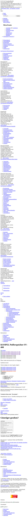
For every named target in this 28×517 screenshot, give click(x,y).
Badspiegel (5, 238)
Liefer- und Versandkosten (9, 339)
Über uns (5, 468)
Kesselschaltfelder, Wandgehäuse (7, 134)
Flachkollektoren (6, 85)
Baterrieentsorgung (7, 471)
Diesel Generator (7, 260)
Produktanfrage (6, 337)
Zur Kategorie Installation (6, 185)
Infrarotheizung (6, 165)
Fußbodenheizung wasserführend (7, 195)
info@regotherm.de (8, 454)
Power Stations (6, 263)
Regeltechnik (6, 323)
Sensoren (5, 206)
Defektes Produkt (7, 464)
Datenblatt (5, 408)
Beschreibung (3, 381)
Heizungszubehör (7, 324)
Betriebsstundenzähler (8, 189)
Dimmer (5, 193)
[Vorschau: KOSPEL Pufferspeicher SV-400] (10, 351)
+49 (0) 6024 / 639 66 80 (6, 453)
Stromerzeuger (6, 330)
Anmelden (8, 28)
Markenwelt (5, 304)
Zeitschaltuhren (6, 212)
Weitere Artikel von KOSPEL (9, 400)
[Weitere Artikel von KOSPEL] (3, 350)
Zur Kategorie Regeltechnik (7, 103)
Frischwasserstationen (8, 78)
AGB (4, 473)
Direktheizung (6, 162)
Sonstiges (5, 143)
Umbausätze (6, 140)
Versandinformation (7, 340)
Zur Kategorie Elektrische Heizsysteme (9, 159)
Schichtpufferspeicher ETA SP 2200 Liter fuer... (11, 448)
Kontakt (5, 336)
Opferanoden (6, 136)
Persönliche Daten (10, 30)
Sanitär (4, 329)
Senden (2, 441)
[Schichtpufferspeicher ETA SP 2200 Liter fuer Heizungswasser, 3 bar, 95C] (14, 447)
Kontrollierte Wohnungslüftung (10, 199)
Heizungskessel (6, 306)
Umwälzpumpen (6, 142)
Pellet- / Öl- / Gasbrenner (8, 137)
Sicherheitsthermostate (8, 138)
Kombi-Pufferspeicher (13, 313)
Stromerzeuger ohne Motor (9, 265)
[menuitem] (15, 13)
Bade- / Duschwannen (8, 233)
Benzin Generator (7, 258)
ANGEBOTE (6, 303)
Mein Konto (5, 335)
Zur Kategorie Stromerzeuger (7, 256)
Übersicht (8, 29)
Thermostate (6, 108)
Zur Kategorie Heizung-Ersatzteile (8, 126)
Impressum (5, 341)
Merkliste (8, 35)
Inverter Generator (7, 262)
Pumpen (5, 203)
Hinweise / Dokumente (12, 381)
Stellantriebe (6, 139)
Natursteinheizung (7, 167)
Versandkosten (5, 479)
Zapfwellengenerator (7, 266)
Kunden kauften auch (5, 442)
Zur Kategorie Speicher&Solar (7, 76)
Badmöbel (5, 232)
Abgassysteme (6, 59)
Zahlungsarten (9, 32)
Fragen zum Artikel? (7, 398)
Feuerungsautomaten (7, 129)
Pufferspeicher (6, 82)
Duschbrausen (6, 235)
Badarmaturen (6, 234)
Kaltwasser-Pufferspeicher (14, 314)
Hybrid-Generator (7, 261)
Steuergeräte (6, 209)
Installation (5, 328)
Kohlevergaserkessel (7, 55)
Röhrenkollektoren (7, 86)
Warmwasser (6, 170)
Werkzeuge (5, 211)
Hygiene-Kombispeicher (14, 312)
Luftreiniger (5, 201)
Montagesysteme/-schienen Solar (13, 309)
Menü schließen (6, 22)
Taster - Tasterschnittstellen (9, 210)
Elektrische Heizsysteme (8, 326)
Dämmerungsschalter (7, 192)
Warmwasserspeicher (7, 83)
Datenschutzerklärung (8, 470)
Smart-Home (6, 106)
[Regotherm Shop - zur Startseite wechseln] (10, 8)
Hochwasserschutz (7, 196)
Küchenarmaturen (7, 239)
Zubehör (5, 109)
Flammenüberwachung (8, 131)
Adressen (8, 31)
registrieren (15, 28)
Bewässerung (6, 188)
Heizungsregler (6, 105)
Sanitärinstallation (7, 205)
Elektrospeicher (6, 168)
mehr (17, 384)
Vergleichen (3, 372)
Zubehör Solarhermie (7, 88)
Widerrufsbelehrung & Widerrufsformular (12, 475)
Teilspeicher (5, 161)
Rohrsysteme (6, 204)
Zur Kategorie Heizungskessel (7, 51)
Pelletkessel (5, 58)
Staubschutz (5, 207)
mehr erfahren (11, 75)
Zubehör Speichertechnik (8, 87)
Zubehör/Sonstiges (7, 171)
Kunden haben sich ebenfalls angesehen (18, 442)
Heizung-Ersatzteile (7, 325)
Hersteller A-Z (6, 132)
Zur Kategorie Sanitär (5, 229)
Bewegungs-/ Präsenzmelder (9, 190)
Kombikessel (6, 57)
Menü (4, 13)
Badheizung (5, 164)
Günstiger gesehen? (21, 381)
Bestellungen (9, 34)
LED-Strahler (6, 200)
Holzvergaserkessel (7, 53)
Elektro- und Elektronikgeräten (10, 472)
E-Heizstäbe (5, 128)
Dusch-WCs (6, 237)
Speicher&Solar (6, 307)
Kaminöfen (5, 54)
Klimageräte (5, 198)
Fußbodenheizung (7, 166)
